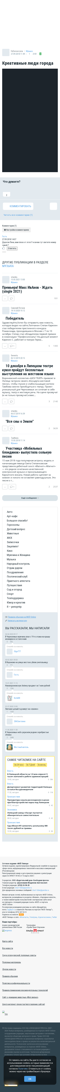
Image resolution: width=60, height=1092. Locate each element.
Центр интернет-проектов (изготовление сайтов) (23, 1004)
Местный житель (21, 747)
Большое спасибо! (17, 520)
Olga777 (17, 651)
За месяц (42, 765)
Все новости (7, 948)
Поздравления (15, 572)
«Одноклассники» (44, 917)
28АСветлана (19, 721)
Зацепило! (12, 546)
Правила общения (10, 976)
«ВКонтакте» (24, 917)
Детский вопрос (16, 529)
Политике (23, 1069)
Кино (10, 550)
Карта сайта (7, 941)
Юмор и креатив (16, 602)
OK (29, 1079)
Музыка (29, 51)
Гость (4, 236)
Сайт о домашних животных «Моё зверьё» (20, 997)
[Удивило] (34, 191)
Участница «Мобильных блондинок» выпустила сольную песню (27, 452)
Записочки (13, 542)
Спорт (10, 594)
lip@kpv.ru (11, 910)
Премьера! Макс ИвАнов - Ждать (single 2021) (27, 290)
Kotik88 (17, 698)
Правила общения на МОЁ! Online (22, 617)
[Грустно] (44, 191)
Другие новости (9, 969)
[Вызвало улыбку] (16, 191)
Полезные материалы (11, 962)
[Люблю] (25, 191)
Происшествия (13, 797)
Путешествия (14, 585)
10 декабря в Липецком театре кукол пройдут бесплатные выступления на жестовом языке (28, 370)
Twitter (54, 917)
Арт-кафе (12, 516)
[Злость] (53, 191)
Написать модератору (17, 620)
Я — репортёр (14, 606)
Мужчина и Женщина (18, 555)
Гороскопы (13, 524)
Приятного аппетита (18, 581)
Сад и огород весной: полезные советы (19, 955)
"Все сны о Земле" (19, 421)
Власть (10, 771)
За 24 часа (18, 765)
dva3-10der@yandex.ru (23, 888)
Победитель (14, 318)
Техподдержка (15, 598)
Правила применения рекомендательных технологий (25, 990)
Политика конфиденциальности (16, 983)
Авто (10, 511)
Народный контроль (18, 563)
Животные (13, 533)
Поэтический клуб (17, 576)
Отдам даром (14, 568)
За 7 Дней (30, 765)
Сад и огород (14, 589)
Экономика (12, 810)
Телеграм (33, 917)
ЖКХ (9, 537)
